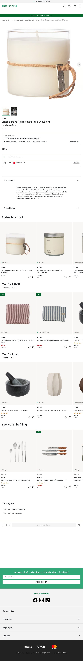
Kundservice (8, 611)
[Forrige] (4, 64)
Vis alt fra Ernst (8, 358)
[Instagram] (41, 600)
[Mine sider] (64, 6)
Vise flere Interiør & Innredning (14, 509)
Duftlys (36, 20)
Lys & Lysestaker (26, 20)
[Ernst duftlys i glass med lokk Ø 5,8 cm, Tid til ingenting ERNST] (41, 64)
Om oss (6, 636)
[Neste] (79, 64)
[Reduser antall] (3, 525)
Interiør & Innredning (10, 20)
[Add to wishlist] (29, 277)
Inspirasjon (7, 627)
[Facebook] (35, 600)
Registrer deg (74, 141)
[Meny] (80, 6)
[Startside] (9, 6)
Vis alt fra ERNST (8, 287)
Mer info (76, 163)
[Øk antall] (9, 525)
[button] (6, 129)
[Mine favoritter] (69, 6)
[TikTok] (48, 600)
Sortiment (7, 619)
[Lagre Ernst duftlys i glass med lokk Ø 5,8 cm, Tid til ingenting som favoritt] (79, 525)
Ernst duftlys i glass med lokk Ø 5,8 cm (54, 20)
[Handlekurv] (74, 6)
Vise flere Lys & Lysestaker (12, 513)
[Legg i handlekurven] (33, 277)
